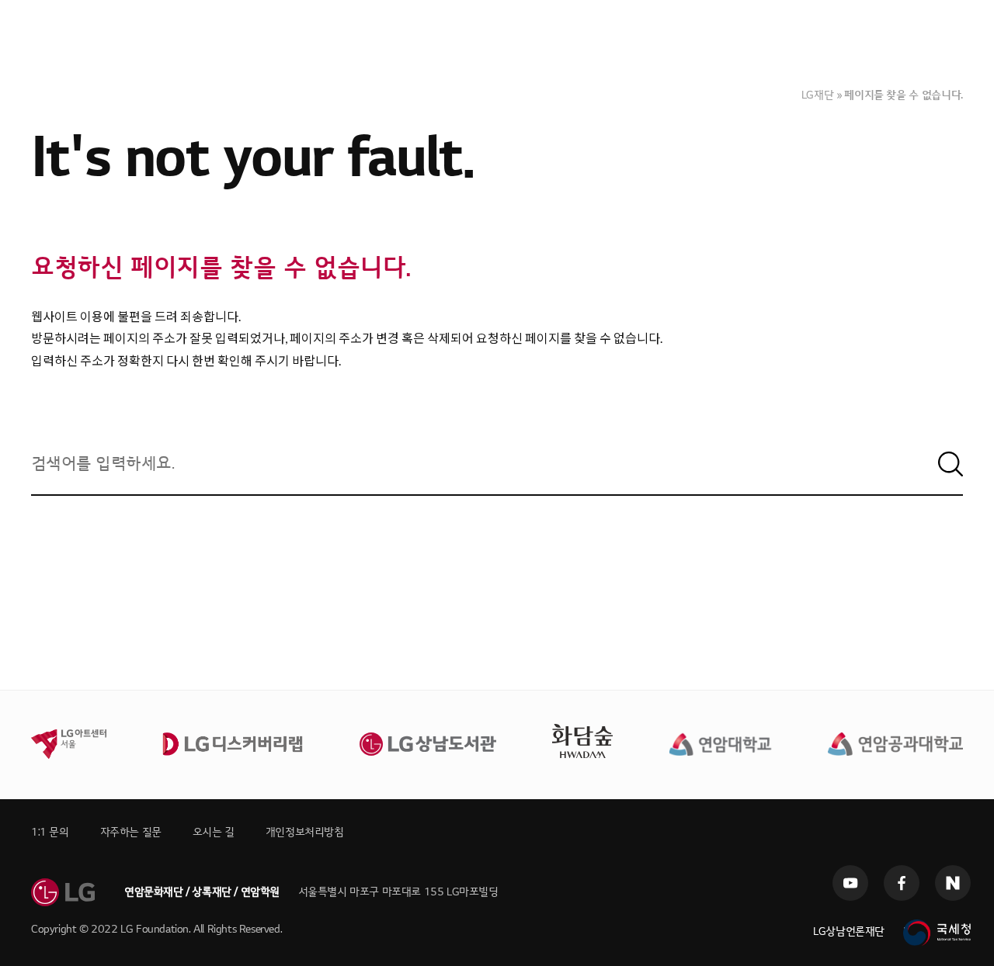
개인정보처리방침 (305, 832)
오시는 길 (214, 832)
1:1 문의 (50, 832)
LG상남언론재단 (849, 931)
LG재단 (817, 95)
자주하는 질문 (131, 832)
